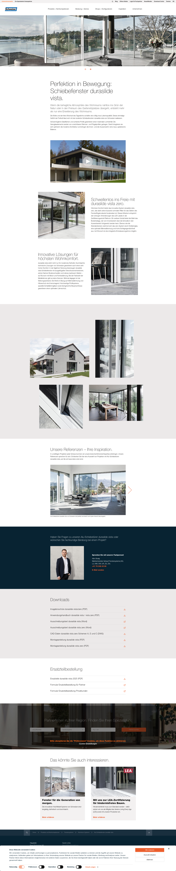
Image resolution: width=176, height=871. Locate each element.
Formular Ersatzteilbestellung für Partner (67, 685)
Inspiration (122, 9)
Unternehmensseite (7, 1)
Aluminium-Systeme (83, 832)
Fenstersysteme (68, 832)
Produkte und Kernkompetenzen (50, 832)
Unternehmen (137, 9)
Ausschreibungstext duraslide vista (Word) (68, 622)
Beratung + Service (82, 9)
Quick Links (66, 843)
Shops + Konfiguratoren (103, 9)
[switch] (42, 867)
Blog (116, 1)
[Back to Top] (149, 833)
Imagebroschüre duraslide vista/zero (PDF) (68, 609)
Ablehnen (150, 859)
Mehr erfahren (48, 817)
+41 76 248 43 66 (99, 566)
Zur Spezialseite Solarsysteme (23, 1)
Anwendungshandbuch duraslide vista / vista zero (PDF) (74, 616)
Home (34, 832)
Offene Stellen (124, 1)
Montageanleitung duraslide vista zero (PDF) (69, 646)
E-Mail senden (98, 570)
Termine (168, 1)
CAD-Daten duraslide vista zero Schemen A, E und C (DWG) (76, 634)
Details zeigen (90, 867)
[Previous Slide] (46, 490)
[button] (85, 69)
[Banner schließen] (168, 848)
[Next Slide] (130, 490)
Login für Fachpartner (136, 1)
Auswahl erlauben (150, 855)
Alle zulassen (149, 850)
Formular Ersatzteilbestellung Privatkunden (68, 691)
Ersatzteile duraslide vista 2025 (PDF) (66, 679)
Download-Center (159, 1)
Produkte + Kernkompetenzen (58, 9)
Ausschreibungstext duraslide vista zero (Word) (70, 628)
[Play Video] (88, 161)
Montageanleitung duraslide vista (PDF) (67, 640)
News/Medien (148, 1)
